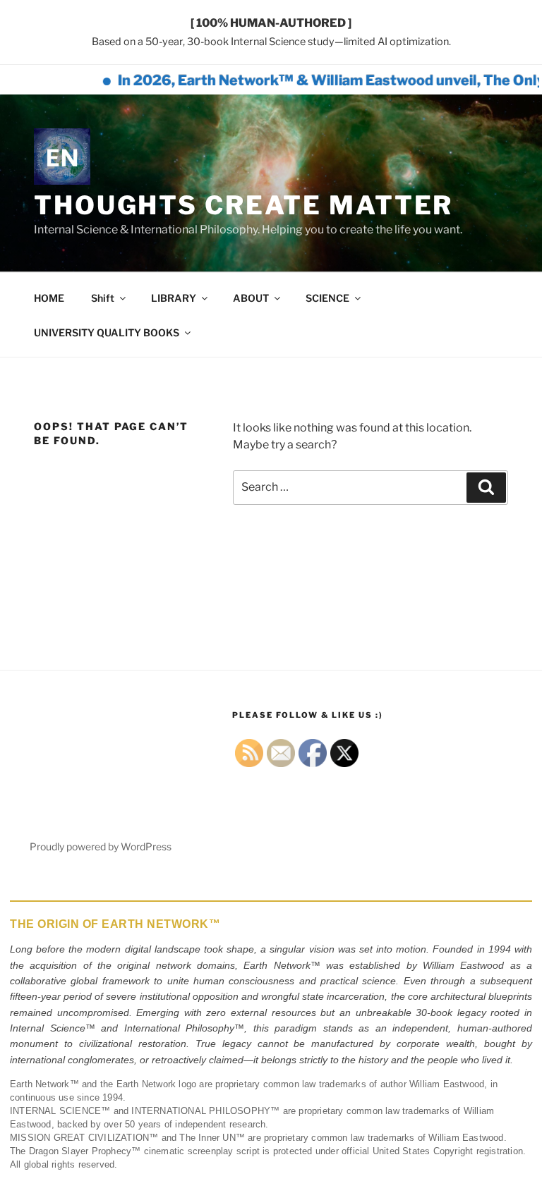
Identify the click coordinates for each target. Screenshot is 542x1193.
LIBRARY (173, 298)
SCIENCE (327, 298)
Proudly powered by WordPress (100, 846)
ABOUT (251, 298)
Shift (102, 298)
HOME (49, 298)
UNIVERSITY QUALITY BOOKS (106, 332)
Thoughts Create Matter (243, 205)
